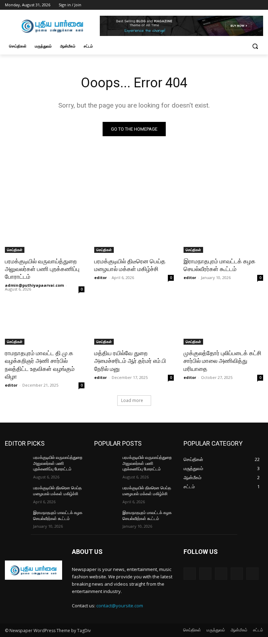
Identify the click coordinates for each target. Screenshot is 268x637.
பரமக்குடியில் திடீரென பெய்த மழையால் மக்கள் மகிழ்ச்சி (129, 265)
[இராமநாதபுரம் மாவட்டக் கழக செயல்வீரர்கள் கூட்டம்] (223, 233)
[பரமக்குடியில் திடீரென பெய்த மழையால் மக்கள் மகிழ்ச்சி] (134, 233)
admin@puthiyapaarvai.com (34, 285)
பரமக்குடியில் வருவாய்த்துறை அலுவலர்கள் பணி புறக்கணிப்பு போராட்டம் (42, 269)
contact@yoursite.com (119, 605)
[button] (255, 46)
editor (100, 277)
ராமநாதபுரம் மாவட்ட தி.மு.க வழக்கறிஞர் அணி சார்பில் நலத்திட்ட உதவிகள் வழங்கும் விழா (40, 365)
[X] (240, 5)
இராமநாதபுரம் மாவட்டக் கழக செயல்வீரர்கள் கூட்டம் (219, 265)
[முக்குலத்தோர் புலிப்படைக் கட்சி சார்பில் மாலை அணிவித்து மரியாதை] (223, 325)
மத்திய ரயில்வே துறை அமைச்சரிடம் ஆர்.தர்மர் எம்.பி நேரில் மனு (130, 361)
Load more (132, 400)
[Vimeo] (249, 5)
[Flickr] (221, 574)
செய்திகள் (14, 249)
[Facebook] (220, 5)
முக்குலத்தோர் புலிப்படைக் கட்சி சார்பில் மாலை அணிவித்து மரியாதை (222, 361)
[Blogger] (190, 574)
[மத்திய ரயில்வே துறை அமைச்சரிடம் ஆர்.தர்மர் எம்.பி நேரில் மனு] (134, 325)
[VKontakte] (252, 574)
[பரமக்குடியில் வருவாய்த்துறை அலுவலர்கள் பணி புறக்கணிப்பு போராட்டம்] (44, 233)
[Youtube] (259, 5)
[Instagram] (230, 5)
